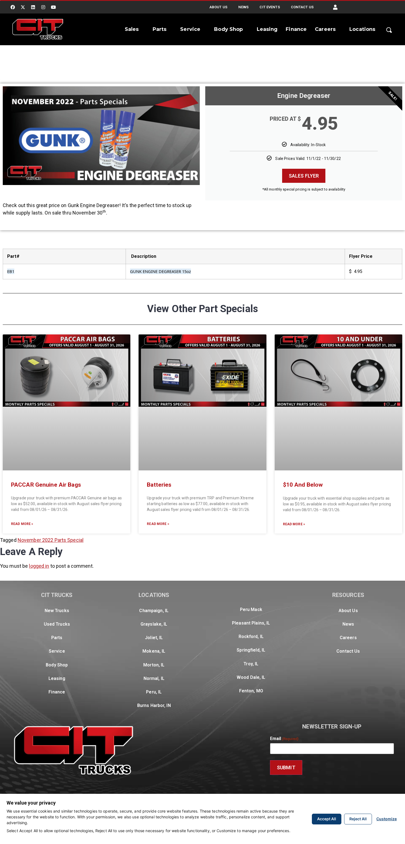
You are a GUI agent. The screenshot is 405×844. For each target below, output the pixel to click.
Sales (132, 29)
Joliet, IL (154, 637)
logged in (39, 566)
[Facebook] (12, 7)
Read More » (22, 524)
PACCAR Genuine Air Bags (46, 484)
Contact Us (302, 7)
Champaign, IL (154, 610)
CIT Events (270, 7)
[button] (335, 7)
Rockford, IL (251, 636)
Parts (160, 29)
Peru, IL (154, 692)
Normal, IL (154, 678)
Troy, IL (251, 663)
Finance (296, 29)
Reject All (358, 818)
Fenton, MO (251, 690)
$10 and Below (303, 484)
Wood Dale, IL (251, 677)
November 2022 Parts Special (50, 540)
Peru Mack (251, 609)
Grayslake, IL (154, 624)
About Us (218, 7)
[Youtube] (53, 7)
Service (190, 29)
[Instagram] (43, 7)
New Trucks (57, 610)
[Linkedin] (33, 7)
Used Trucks (57, 624)
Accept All (326, 818)
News (243, 7)
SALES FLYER (304, 176)
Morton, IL (153, 665)
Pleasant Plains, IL (251, 623)
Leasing (267, 29)
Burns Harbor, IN (154, 705)
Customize (386, 818)
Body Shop (228, 29)
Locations (362, 29)
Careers (325, 29)
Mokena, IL (153, 651)
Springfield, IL (251, 650)
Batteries (159, 484)
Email (284, 738)
